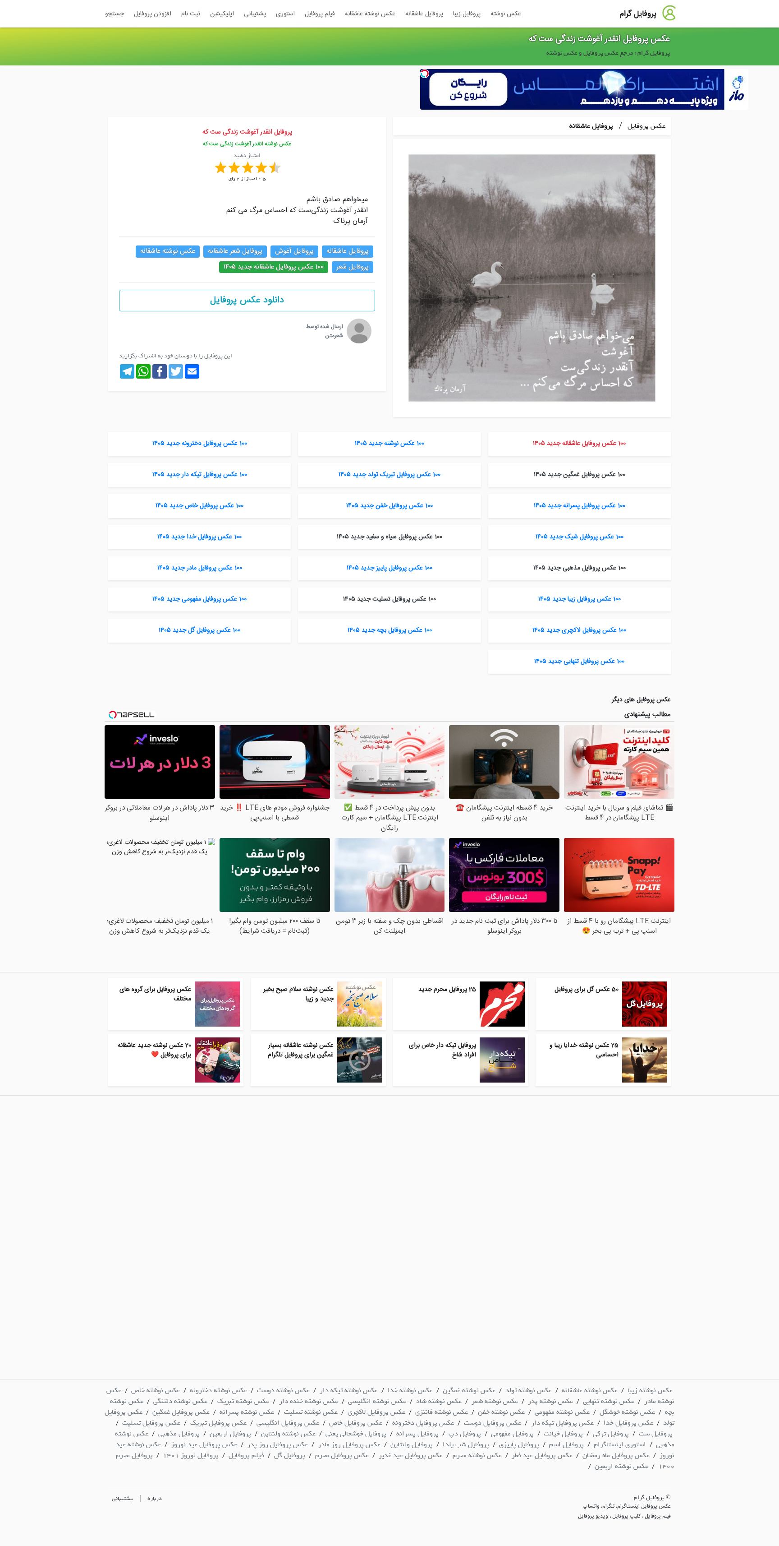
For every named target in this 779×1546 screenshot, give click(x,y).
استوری (285, 14)
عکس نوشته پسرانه (247, 1412)
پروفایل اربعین (230, 1433)
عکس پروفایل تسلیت (151, 1422)
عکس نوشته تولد (528, 1390)
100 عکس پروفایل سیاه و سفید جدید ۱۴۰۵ (389, 537)
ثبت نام (190, 14)
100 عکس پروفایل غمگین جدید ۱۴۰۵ (579, 474)
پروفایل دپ (465, 1433)
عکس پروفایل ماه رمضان (616, 1455)
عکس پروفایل (645, 125)
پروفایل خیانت (563, 1433)
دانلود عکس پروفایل (247, 300)
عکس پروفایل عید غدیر (411, 1455)
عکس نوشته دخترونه (218, 1390)
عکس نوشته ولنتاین (288, 1433)
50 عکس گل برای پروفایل (586, 989)
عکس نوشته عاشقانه (370, 14)
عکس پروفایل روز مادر (349, 1444)
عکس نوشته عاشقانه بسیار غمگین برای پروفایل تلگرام (301, 1050)
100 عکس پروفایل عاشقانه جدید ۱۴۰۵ (274, 267)
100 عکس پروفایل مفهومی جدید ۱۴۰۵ (199, 599)
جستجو (114, 14)
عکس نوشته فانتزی (441, 1412)
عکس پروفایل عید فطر (542, 1455)
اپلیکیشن (222, 14)
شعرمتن (334, 335)
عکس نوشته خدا (410, 1390)
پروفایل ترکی (611, 1433)
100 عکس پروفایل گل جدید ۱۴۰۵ (199, 630)
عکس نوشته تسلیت (311, 1412)
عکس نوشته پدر (550, 1401)
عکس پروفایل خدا (628, 1422)
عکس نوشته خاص (155, 1390)
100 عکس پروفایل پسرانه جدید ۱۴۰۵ (579, 505)
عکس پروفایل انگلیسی (288, 1422)
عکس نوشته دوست (283, 1390)
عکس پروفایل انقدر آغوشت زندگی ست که (599, 39)
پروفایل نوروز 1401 (191, 1455)
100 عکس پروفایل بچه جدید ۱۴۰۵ (390, 630)
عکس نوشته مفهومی (562, 1412)
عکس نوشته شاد (439, 1401)
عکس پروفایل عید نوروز (204, 1444)
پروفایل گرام (638, 14)
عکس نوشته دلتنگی (180, 1401)
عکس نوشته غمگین (469, 1390)
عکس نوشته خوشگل (627, 1412)
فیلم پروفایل (320, 14)
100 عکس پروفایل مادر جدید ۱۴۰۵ (199, 568)
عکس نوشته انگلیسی (377, 1401)
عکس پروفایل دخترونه (423, 1422)
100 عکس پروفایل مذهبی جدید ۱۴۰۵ (579, 568)
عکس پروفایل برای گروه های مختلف (155, 994)
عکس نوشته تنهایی (608, 1401)
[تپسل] (424, 73)
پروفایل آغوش (294, 251)
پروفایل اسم (566, 1444)
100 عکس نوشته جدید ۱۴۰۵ (389, 443)
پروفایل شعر (352, 267)
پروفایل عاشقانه (424, 14)
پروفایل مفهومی (512, 1433)
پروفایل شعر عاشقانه (235, 251)
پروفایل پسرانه (417, 1433)
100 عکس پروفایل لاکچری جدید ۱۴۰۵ (579, 630)
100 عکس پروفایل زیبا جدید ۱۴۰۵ (579, 599)
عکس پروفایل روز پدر (277, 1444)
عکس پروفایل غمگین (181, 1412)
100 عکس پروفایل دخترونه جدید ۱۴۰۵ (199, 443)
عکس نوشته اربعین (621, 1466)
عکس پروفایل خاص (355, 1422)
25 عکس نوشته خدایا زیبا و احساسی (584, 1050)
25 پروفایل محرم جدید (447, 989)
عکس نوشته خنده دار (308, 1401)
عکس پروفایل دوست (492, 1422)
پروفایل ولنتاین (411, 1444)
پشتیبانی (255, 14)
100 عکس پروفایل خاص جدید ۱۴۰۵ (199, 505)
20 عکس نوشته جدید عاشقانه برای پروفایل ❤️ (154, 1050)
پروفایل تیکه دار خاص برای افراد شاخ (442, 1050)
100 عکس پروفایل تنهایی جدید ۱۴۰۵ (579, 661)
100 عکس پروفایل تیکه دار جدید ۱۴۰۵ (199, 474)
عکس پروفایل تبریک (218, 1422)
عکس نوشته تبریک (243, 1401)
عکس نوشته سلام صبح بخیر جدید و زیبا (298, 994)
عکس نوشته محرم (477, 1455)
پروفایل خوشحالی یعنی (355, 1433)
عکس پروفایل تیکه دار (562, 1422)
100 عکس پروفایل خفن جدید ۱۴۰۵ (389, 505)
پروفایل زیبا (467, 14)
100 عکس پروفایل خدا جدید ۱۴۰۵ (199, 537)
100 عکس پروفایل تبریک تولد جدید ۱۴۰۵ (389, 474)
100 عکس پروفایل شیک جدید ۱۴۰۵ (579, 537)
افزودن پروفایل (152, 14)
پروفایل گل (289, 1455)
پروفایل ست (656, 1433)
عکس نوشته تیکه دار (349, 1390)
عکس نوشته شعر (495, 1401)
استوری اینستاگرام (620, 1444)
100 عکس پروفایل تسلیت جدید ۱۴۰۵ (389, 599)
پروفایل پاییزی (519, 1444)
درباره (154, 1498)
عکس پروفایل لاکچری (376, 1412)
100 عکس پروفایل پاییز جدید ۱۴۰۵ (389, 568)
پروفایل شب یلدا (466, 1444)
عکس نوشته (505, 14)
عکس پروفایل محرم (342, 1455)
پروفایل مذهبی (179, 1433)
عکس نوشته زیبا (650, 1390)
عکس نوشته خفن (501, 1412)
